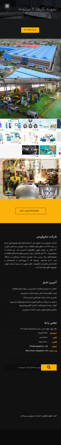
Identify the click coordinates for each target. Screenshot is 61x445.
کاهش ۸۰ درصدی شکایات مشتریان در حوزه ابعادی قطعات (34, 288)
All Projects (30, 30)
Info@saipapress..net (38, 346)
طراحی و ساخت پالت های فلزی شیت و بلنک (40, 297)
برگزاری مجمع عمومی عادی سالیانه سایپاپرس (39, 309)
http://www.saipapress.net (36, 350)
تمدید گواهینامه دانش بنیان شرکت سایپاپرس (38, 293)
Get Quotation (28, 211)
